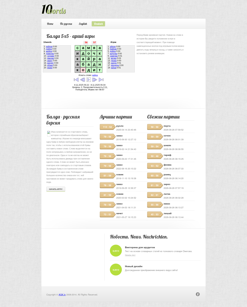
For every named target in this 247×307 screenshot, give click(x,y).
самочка (114, 56)
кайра (95, 75)
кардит (50, 63)
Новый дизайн (133, 266)
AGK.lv (62, 294)
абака (50, 65)
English (83, 23)
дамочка (50, 53)
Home (50, 23)
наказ (167, 203)
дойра (113, 51)
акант (50, 60)
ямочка (50, 58)
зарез (167, 184)
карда (114, 63)
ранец (167, 174)
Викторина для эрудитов (140, 247)
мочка (113, 58)
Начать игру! (56, 189)
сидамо (50, 56)
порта (167, 125)
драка (114, 60)
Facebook (198, 294)
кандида (115, 65)
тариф (167, 155)
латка (167, 193)
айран (113, 46)
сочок (167, 135)
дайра (49, 49)
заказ (119, 135)
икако (49, 68)
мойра (49, 51)
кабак (113, 68)
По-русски (66, 23)
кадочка (113, 53)
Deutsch (98, 23)
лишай (168, 213)
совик (119, 174)
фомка (167, 164)
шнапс (167, 145)
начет (119, 213)
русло (120, 125)
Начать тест (130, 255)
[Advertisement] (162, 76)
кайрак (49, 46)
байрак (113, 49)
